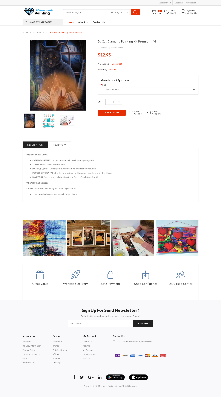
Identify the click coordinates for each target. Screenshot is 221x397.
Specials (56, 358)
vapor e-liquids (77, 7)
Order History (89, 354)
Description (35, 144)
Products (37, 32)
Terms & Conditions (31, 354)
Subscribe (143, 323)
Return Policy (28, 362)
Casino (51, 393)
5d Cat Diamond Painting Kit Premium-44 (64, 32)
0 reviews (103, 47)
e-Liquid (27, 7)
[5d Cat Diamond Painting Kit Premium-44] (30, 120)
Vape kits (19, 7)
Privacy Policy (29, 350)
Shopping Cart (165, 3)
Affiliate (56, 354)
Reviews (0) (59, 144)
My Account (88, 350)
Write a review (117, 47)
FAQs (25, 358)
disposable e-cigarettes (110, 7)
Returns (86, 345)
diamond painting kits (108, 386)
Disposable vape (91, 7)
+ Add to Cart (112, 112)
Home (25, 32)
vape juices (57, 7)
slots (45, 393)
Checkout (179, 3)
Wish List (87, 358)
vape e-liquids (37, 7)
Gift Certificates (60, 350)
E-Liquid (66, 7)
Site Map (57, 362)
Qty (99, 101)
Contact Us (87, 341)
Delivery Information (32, 345)
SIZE (104, 85)
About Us (27, 341)
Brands (56, 345)
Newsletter (58, 341)
